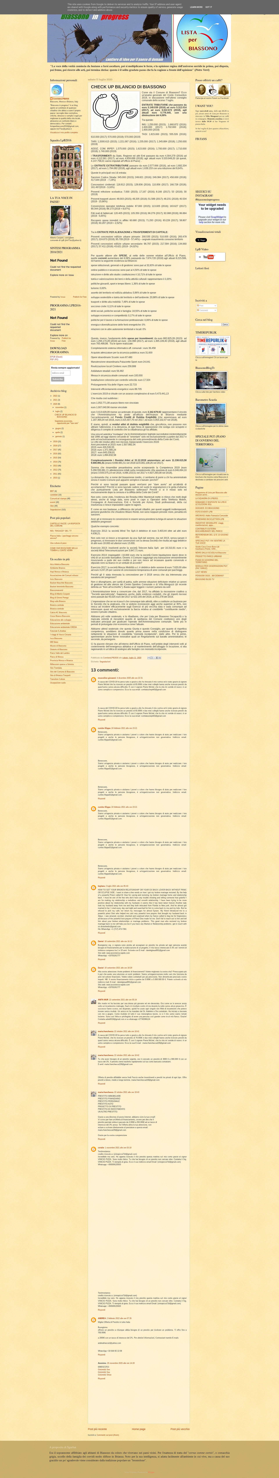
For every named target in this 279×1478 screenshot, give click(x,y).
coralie (101, 1148)
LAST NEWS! (201, 572)
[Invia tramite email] (148, 657)
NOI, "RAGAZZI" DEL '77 (60, 531)
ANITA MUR (103, 1000)
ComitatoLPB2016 (61, 99)
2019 (55, 441)
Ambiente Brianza (57, 568)
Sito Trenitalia (56, 668)
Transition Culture (57, 679)
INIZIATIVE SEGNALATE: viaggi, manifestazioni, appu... (209, 524)
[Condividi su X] (154, 657)
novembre (59, 407)
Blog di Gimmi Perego (59, 598)
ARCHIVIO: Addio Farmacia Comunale (211, 515)
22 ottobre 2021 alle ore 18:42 (126, 1055)
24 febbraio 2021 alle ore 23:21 (124, 728)
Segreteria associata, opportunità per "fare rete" (66, 422)
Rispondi (101, 720)
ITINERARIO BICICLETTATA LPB (209, 519)
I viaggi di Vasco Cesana (60, 635)
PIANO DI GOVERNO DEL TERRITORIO (206, 561)
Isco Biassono (56, 638)
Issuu (63, 297)
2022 (55, 396)
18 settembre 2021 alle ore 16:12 (118, 941)
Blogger (151, 1472)
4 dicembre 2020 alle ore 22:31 (130, 678)
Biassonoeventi (56, 590)
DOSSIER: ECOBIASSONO (207, 508)
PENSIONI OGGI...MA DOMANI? (209, 576)
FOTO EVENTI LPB (203, 512)
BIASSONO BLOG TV (204, 579)
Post (201, 306)
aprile (57, 432)
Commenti (203, 310)
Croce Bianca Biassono (60, 616)
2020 (55, 404)
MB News (54, 642)
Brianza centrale (57, 605)
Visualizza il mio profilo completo (64, 132)
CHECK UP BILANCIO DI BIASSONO (65, 416)
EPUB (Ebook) (56, 356)
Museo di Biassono (58, 646)
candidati (54, 495)
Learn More (196, 7)
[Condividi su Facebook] (157, 657)
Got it (208, 7)
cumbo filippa (104, 728)
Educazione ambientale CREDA (63, 627)
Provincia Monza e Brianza (61, 660)
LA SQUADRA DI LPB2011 (206, 498)
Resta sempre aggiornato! (65, 368)
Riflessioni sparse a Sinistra (62, 664)
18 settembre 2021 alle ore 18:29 (118, 968)
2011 (55, 474)
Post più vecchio (180, 1429)
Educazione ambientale (60, 623)
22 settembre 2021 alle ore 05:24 (123, 1000)
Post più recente (97, 1429)
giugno (58, 428)
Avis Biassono (56, 579)
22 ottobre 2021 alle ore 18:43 (126, 1092)
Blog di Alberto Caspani (60, 594)
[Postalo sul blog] (151, 657)
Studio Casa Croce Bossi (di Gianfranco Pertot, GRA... (207, 548)
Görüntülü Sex (104, 1369)
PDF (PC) (54, 359)
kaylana (101, 886)
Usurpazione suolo (58, 683)
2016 (55, 454)
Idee (52, 506)
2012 (55, 470)
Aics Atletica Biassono (59, 564)
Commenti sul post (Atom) (108, 1435)
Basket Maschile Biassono (61, 583)
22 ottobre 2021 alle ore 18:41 (126, 1031)
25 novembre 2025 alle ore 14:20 (121, 1363)
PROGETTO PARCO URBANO (208, 556)
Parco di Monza (56, 657)
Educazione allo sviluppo (60, 620)
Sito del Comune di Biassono (62, 672)
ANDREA (102, 1318)
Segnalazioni (105, 662)
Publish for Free (79, 297)
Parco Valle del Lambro (60, 653)
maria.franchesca (105, 1031)
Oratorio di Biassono (58, 649)
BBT (52, 491)
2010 (55, 478)
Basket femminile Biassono (61, 586)
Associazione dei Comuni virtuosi (64, 575)
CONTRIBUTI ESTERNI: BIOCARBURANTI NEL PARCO (208, 530)
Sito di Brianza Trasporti (60, 675)
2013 (55, 466)
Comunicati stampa (58, 498)
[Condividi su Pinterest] (159, 657)
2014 (55, 462)
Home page (138, 1429)
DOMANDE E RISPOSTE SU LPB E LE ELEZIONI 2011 (211, 503)
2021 (55, 400)
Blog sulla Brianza (57, 601)
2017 (55, 450)
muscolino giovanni (107, 678)
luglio (57, 411)
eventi (52, 502)
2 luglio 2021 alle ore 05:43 (117, 886)
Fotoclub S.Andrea (58, 631)
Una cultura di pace (58, 543)
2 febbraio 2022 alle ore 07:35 (119, 1318)
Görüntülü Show (104, 1375)
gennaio (58, 436)
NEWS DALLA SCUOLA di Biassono (210, 553)
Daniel (101, 941)
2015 (55, 458)
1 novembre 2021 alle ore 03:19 (118, 1148)
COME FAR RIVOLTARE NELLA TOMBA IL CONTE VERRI (63, 549)
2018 (55, 446)
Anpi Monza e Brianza (59, 572)
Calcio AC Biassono (58, 612)
